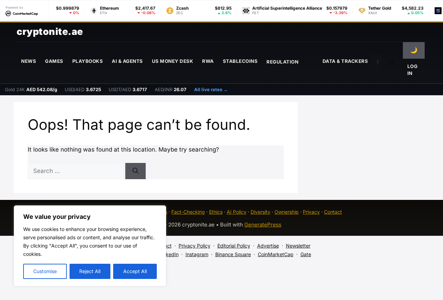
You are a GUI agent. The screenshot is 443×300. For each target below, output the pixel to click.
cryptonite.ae (50, 31)
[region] (90, 245)
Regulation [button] (282, 62)
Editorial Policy (233, 246)
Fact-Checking (188, 212)
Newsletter (298, 246)
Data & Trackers (345, 61)
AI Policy (236, 212)
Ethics (216, 212)
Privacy (311, 212)
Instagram (197, 254)
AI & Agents (127, 61)
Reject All (89, 271)
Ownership (286, 212)
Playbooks (87, 61)
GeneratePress (262, 224)
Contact (333, 212)
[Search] (135, 171)
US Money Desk (172, 61)
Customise (45, 271)
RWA (208, 61)
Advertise (268, 246)
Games (54, 61)
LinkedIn (169, 254)
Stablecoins (240, 61)
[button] (392, 61)
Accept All (135, 271)
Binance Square (233, 254)
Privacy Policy (194, 246)
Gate (305, 254)
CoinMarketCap (275, 254)
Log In (412, 70)
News (28, 61)
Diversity (260, 212)
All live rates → (211, 89)
